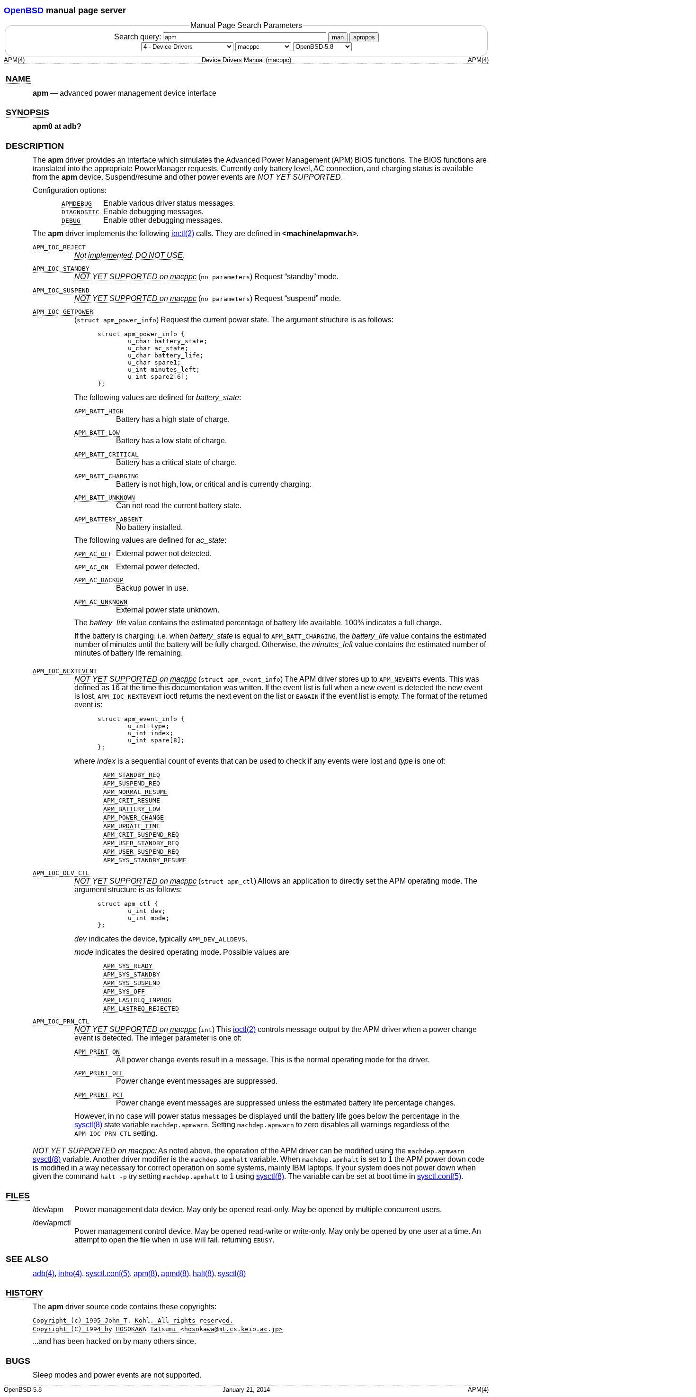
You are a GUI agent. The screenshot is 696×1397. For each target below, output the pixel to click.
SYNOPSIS (27, 112)
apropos (364, 37)
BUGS (18, 1361)
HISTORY (24, 1292)
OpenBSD (24, 10)
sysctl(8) (88, 1125)
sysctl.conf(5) (439, 1176)
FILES (18, 1195)
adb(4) (43, 1273)
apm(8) (145, 1273)
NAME (18, 78)
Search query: (138, 37)
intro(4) (70, 1273)
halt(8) (203, 1273)
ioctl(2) (182, 233)
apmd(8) (175, 1273)
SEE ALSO (27, 1259)
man (338, 37)
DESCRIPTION (35, 146)
